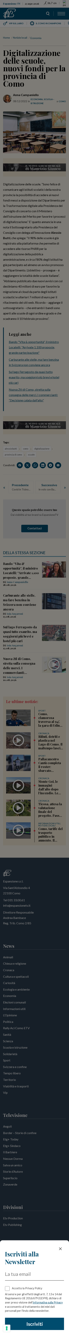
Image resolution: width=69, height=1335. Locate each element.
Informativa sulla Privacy (48, 1302)
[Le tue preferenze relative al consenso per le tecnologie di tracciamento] (6, 1328)
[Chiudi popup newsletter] (60, 1249)
